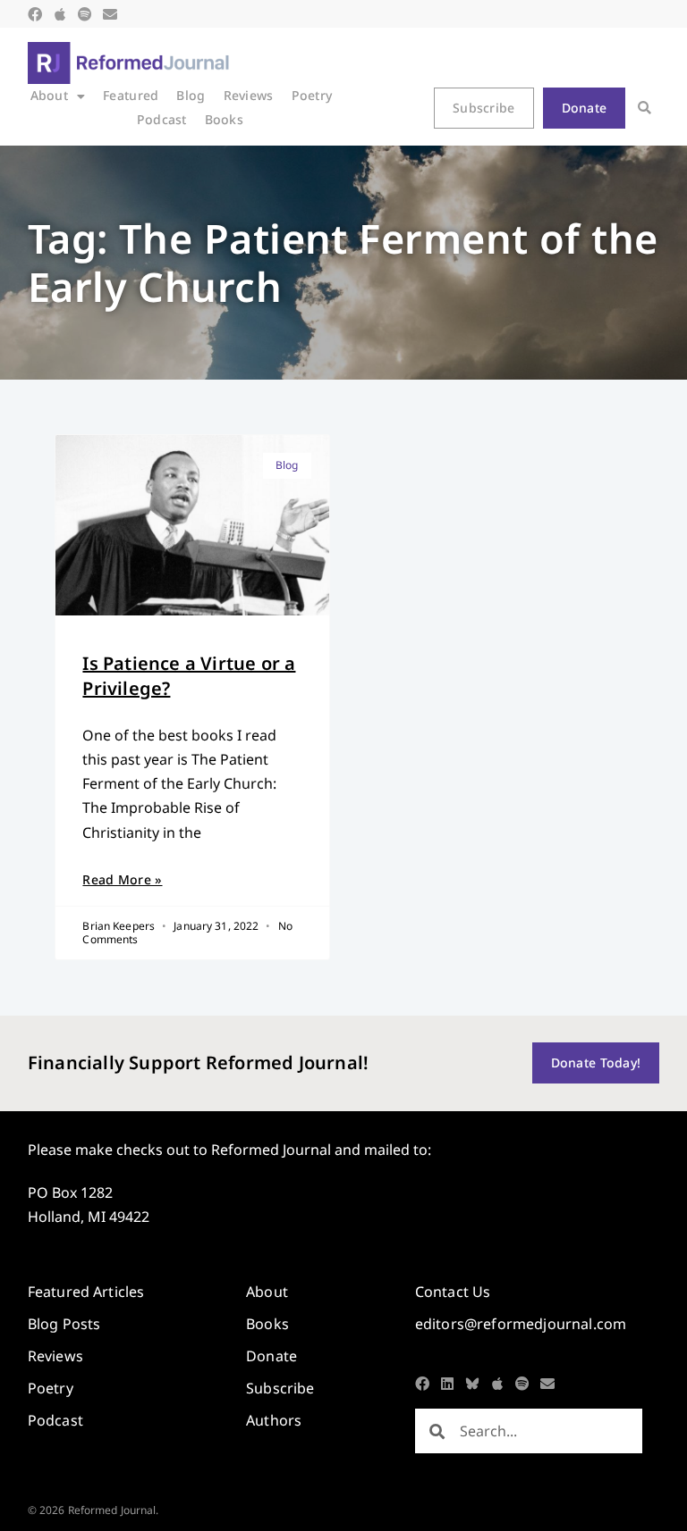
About (49, 95)
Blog (190, 95)
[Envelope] (110, 14)
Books (224, 119)
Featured (130, 95)
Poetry (312, 95)
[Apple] (60, 14)
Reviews (249, 95)
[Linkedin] (447, 1383)
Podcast (162, 119)
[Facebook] (35, 14)
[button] (644, 107)
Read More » (122, 879)
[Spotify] (85, 14)
